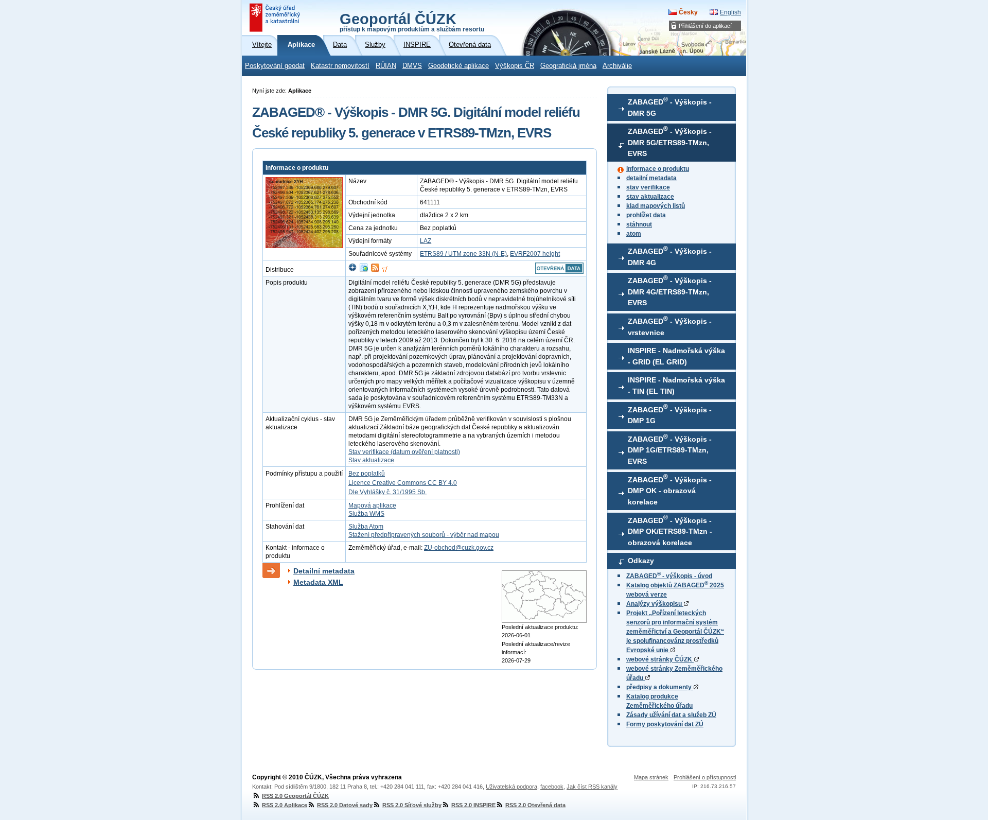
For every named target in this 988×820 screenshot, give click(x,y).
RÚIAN (386, 65)
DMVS (412, 65)
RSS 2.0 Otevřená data (535, 805)
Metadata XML (318, 582)
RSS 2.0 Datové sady (345, 805)
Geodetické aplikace (458, 65)
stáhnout (639, 224)
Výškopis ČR (514, 65)
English (730, 12)
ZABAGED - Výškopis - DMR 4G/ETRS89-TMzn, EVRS (670, 290)
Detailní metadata (324, 571)
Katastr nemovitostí (340, 65)
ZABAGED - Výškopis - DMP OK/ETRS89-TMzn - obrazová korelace (670, 530)
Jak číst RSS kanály (592, 786)
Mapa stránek (651, 777)
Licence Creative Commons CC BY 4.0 (402, 482)
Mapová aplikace (372, 505)
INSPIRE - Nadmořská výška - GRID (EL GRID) (676, 356)
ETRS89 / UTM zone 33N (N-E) (463, 253)
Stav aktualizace (371, 460)
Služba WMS (366, 513)
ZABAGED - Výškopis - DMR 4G (670, 256)
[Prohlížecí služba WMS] (364, 269)
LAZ (425, 241)
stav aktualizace (650, 196)
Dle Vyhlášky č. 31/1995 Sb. (387, 492)
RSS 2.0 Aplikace (284, 805)
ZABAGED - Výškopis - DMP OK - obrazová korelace (670, 489)
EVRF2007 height (535, 253)
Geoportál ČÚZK (412, 21)
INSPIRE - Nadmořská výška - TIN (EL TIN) (676, 385)
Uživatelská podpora (511, 786)
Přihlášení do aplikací (705, 26)
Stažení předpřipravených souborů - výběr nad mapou (423, 534)
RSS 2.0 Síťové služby (412, 805)
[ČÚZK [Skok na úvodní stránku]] (276, 17)
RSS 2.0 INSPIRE (473, 805)
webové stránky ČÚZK (660, 659)
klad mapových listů (655, 206)
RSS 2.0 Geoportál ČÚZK (295, 796)
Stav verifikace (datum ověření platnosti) (404, 452)
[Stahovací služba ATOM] (375, 269)
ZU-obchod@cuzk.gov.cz (458, 547)
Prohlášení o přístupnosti (705, 777)
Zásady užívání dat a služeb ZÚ (671, 715)
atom (633, 233)
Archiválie (617, 65)
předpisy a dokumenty (659, 687)
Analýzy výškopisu (654, 603)
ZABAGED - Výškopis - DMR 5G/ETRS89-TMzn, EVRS (670, 141)
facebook (551, 786)
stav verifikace (648, 187)
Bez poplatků (366, 473)
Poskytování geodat (275, 65)
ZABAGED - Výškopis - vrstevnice (670, 326)
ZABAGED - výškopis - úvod (669, 576)
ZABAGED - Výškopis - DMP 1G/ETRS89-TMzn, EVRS (670, 449)
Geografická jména (568, 65)
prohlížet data (646, 215)
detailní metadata (651, 178)
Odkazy (641, 560)
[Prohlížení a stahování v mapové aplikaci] (352, 269)
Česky (688, 12)
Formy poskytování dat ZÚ (664, 724)
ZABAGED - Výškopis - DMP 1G (670, 414)
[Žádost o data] (385, 269)
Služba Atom (365, 526)
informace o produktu (657, 168)
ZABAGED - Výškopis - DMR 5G (670, 106)
